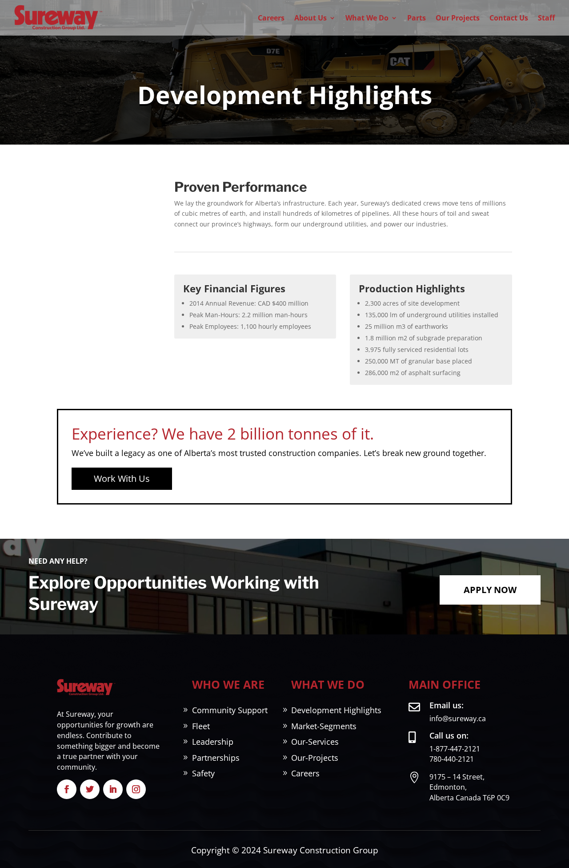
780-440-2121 (451, 759)
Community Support (230, 710)
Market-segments (324, 726)
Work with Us (122, 478)
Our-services (315, 741)
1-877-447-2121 (454, 749)
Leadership (212, 741)
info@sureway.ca (457, 718)
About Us (310, 18)
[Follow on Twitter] (90, 789)
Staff (546, 18)
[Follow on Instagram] (136, 789)
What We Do (367, 18)
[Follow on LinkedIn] (113, 789)
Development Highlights (336, 710)
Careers (271, 18)
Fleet (201, 726)
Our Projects (458, 18)
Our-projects (314, 757)
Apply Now (490, 590)
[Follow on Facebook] (66, 789)
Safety (203, 773)
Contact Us (508, 18)
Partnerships (216, 757)
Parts (416, 18)
